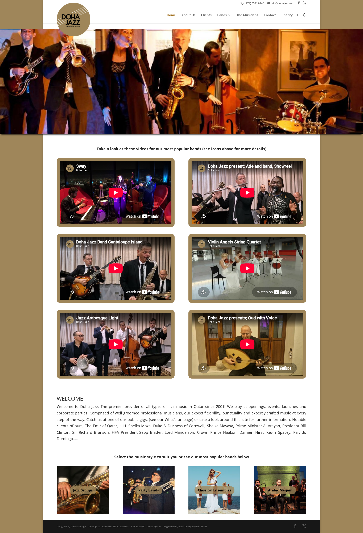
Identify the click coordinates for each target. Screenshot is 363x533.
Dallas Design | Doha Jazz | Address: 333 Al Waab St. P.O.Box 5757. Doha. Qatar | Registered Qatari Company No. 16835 (139, 526)
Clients (206, 15)
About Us (188, 15)
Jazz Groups (83, 490)
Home (171, 15)
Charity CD (289, 15)
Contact (270, 15)
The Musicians (247, 15)
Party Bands (148, 490)
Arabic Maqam (280, 490)
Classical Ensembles (214, 490)
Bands (222, 15)
